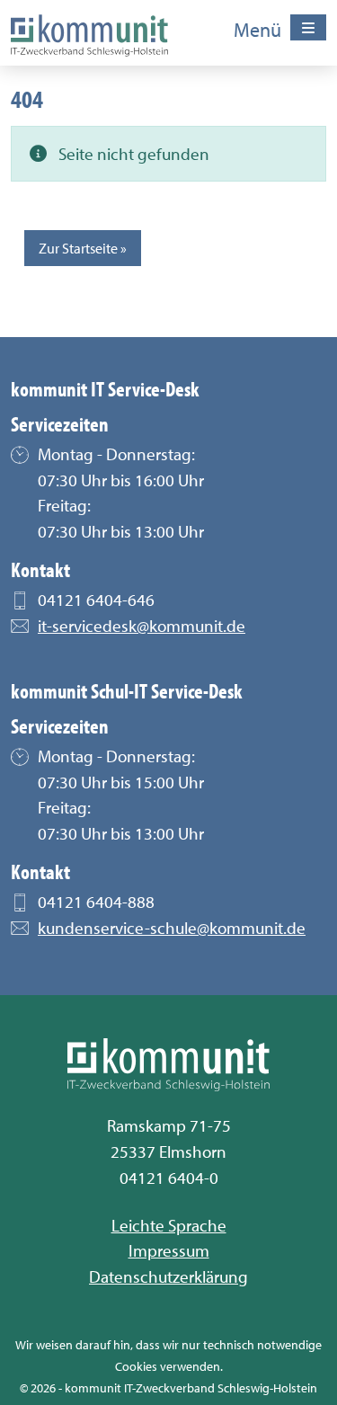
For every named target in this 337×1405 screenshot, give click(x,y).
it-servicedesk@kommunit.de (141, 625)
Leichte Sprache (168, 1225)
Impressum (169, 1250)
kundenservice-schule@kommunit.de (172, 927)
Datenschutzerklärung (168, 1276)
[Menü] (308, 27)
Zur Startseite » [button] (83, 248)
